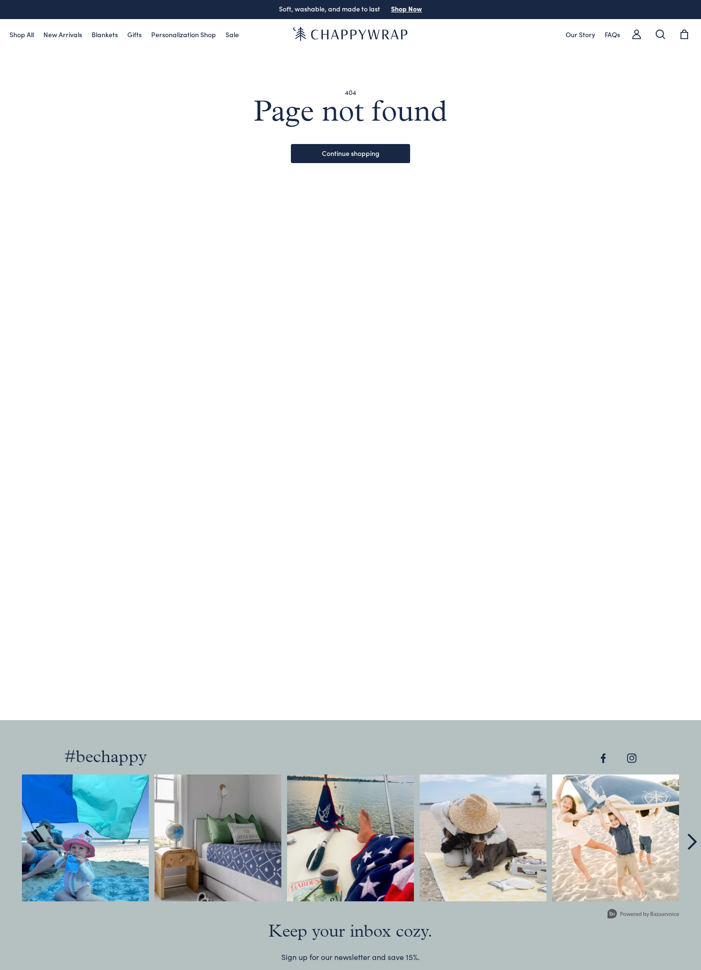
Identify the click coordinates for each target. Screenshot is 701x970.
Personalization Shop (183, 34)
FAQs (612, 34)
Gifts (134, 34)
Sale (232, 34)
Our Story (580, 34)
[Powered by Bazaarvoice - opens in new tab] (643, 915)
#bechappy (105, 757)
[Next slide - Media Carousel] (691, 841)
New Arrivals (62, 34)
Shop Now (395, 8)
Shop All (22, 34)
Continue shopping (351, 153)
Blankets (105, 34)
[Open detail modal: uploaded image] (85, 837)
